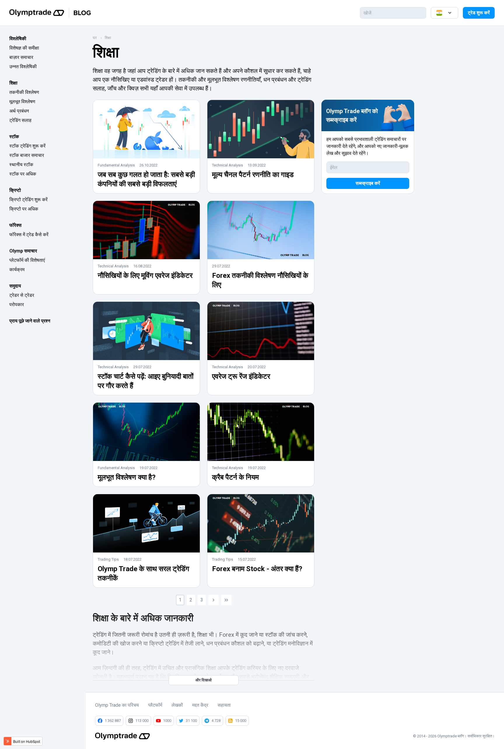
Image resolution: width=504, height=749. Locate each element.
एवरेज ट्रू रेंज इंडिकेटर (241, 376)
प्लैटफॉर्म (155, 705)
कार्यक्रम (16, 269)
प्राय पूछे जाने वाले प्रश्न (29, 321)
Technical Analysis (227, 165)
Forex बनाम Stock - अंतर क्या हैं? (257, 569)
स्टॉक (14, 136)
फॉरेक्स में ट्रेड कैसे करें (28, 234)
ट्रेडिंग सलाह (20, 120)
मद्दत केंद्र (200, 705)
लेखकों (177, 705)
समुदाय (15, 286)
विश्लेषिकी (17, 38)
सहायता (224, 705)
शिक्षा (13, 83)
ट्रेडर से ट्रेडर (21, 295)
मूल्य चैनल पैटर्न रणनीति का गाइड (253, 175)
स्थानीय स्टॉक (21, 164)
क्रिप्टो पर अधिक (23, 209)
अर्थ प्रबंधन (19, 111)
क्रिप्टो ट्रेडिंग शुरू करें (28, 199)
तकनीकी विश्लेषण (24, 92)
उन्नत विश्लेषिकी (23, 66)
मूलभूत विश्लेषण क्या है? (126, 477)
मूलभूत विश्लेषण (22, 101)
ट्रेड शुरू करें (479, 12)
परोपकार (16, 304)
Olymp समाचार (23, 251)
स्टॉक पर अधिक (22, 174)
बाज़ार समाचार (21, 57)
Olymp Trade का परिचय (117, 705)
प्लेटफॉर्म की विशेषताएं (27, 260)
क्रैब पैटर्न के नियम (235, 477)
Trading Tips (108, 559)
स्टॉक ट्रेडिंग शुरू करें (27, 146)
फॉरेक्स (15, 225)
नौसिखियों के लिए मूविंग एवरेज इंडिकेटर (145, 275)
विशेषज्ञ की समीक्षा (24, 48)
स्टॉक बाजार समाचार (26, 155)
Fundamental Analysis (116, 165)
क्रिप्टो (15, 190)
